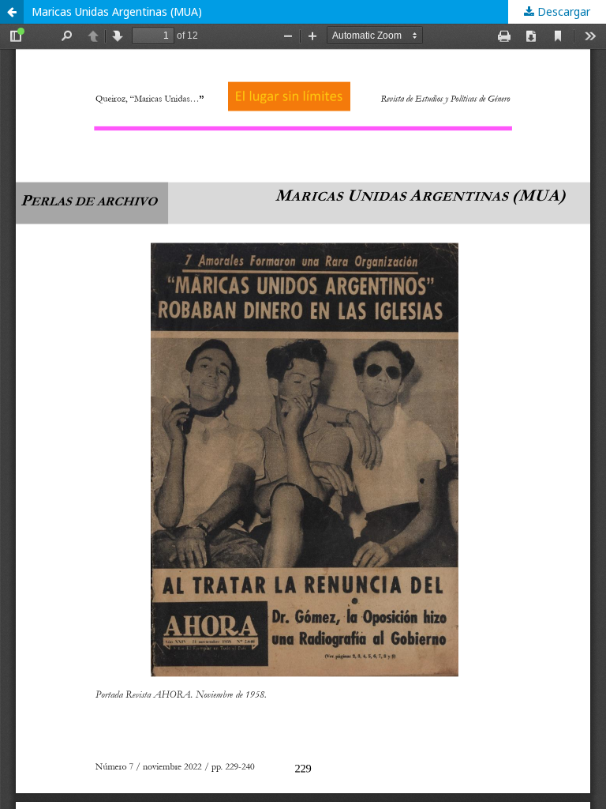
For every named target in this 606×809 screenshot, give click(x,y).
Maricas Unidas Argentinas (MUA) (117, 11)
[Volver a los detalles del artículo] (12, 12)
